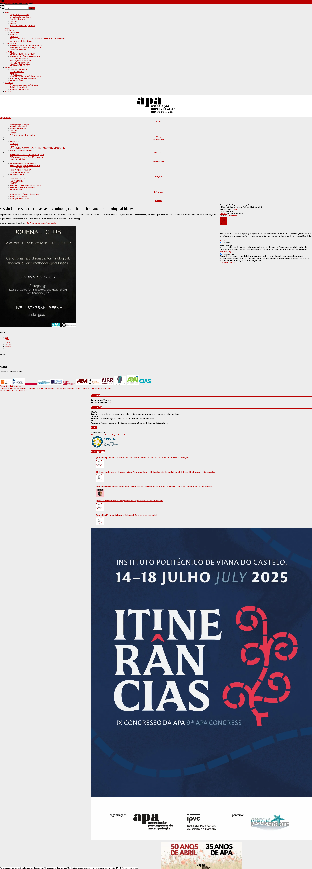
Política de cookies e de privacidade (22, 26)
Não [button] (120, 868)
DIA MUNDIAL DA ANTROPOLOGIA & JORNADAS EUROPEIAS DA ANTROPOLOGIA (37, 39)
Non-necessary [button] (225, 251)
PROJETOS (13, 74)
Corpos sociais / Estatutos (19, 15)
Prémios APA (14, 32)
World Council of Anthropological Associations (109, 435)
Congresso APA (10, 43)
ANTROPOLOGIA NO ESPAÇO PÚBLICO (23, 54)
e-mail (235, 209)
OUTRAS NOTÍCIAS (16, 80)
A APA (7, 12)
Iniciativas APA (10, 30)
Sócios (7, 28)
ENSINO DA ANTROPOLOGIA (19, 63)
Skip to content (5, 118)
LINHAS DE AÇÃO (10, 52)
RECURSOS (8, 91)
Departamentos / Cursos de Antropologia (24, 85)
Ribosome (223, 214)
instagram (17, 386)
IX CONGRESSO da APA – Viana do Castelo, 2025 (27, 45)
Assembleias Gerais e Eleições (20, 17)
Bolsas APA (14, 34)
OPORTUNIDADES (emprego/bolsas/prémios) (25, 76)
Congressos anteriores (18, 50)
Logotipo (13, 23)
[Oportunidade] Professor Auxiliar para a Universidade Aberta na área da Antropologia (126, 515)
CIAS (11, 386)
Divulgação (8, 67)
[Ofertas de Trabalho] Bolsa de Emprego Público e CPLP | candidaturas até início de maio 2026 (129, 501)
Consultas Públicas (21, 58)
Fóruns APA (14, 37)
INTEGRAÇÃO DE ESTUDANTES (20, 61)
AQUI (109, 402)
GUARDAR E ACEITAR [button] (227, 263)
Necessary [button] (223, 240)
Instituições (9, 83)
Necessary (226, 243)
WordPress (232, 216)
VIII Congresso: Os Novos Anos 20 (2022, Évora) (27, 48)
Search (2, 6)
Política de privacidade (130, 868)
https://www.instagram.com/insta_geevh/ (41, 223)
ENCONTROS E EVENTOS (18, 69)
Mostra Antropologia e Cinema (21, 41)
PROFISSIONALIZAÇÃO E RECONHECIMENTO (25, 56)
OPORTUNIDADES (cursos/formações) (23, 78)
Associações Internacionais (19, 89)
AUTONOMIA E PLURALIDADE (20, 65)
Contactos (13, 21)
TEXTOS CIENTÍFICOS (17, 72)
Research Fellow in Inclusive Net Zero (13, 390)
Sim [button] (117, 868)
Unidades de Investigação (19, 87)
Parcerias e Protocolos (18, 19)
